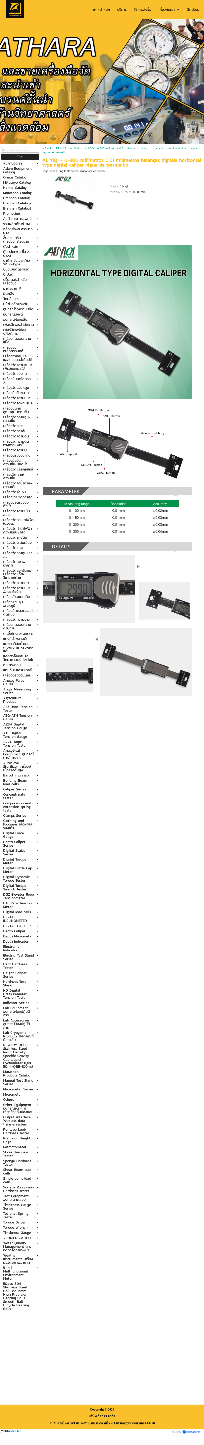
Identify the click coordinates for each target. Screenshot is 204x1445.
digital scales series (92, 171)
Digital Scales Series (69, 148)
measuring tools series (64, 171)
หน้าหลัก (47, 148)
